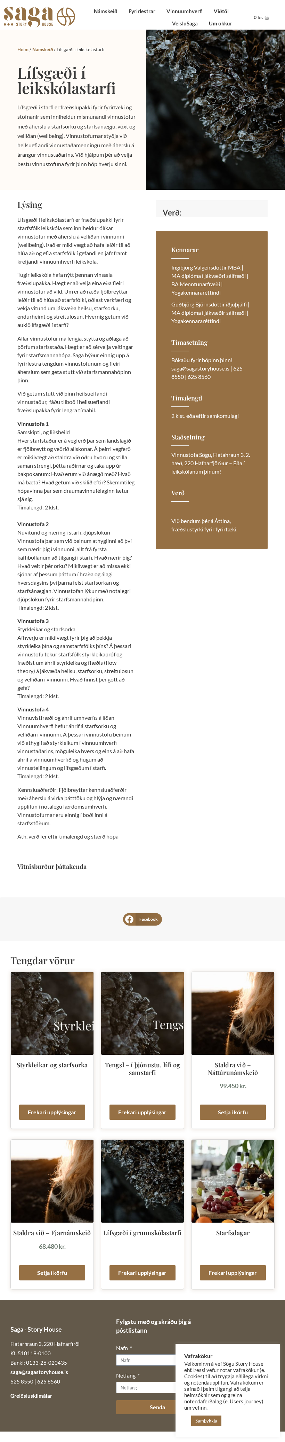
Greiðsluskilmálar (31, 1396)
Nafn (122, 1348)
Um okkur (220, 23)
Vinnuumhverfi (184, 11)
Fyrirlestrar (142, 11)
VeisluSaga (185, 23)
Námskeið (105, 11)
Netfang (126, 1376)
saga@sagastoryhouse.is (39, 1372)
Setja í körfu (233, 1112)
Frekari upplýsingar (52, 1112)
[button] (142, 919)
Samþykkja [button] (206, 1421)
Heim (22, 49)
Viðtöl (221, 11)
